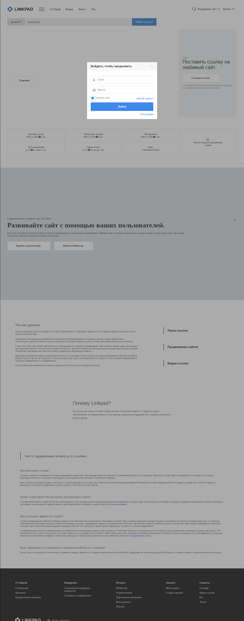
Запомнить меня (102, 97)
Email (94, 79)
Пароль (94, 90)
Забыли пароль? (144, 98)
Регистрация (147, 114)
